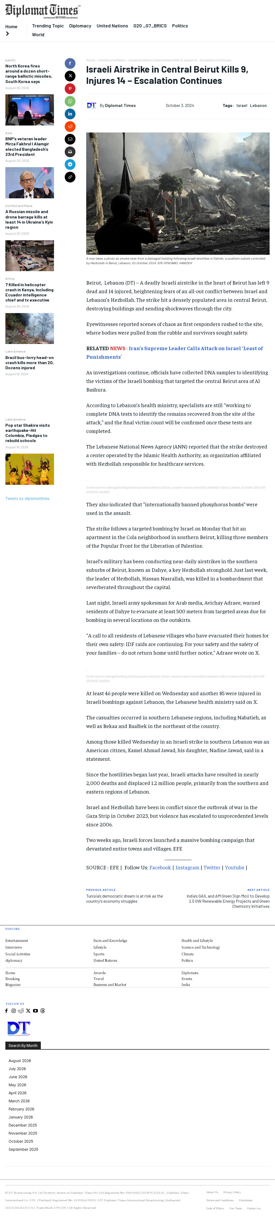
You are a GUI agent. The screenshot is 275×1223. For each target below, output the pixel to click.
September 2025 (23, 1149)
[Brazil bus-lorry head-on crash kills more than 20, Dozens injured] (29, 396)
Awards (99, 972)
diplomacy (14, 960)
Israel (242, 105)
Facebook (160, 867)
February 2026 (21, 1109)
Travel (98, 978)
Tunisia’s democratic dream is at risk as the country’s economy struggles (124, 898)
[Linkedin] (70, 114)
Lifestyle (99, 947)
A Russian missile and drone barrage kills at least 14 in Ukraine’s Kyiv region (29, 219)
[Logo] (103, 11)
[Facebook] (70, 63)
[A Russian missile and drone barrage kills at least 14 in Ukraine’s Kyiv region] (29, 255)
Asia (8, 133)
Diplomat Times (120, 105)
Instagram (187, 867)
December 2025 (23, 1125)
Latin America (15, 351)
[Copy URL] (70, 177)
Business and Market (109, 984)
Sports (98, 954)
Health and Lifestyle (197, 940)
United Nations (105, 960)
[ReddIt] (70, 126)
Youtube (234, 867)
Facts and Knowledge (110, 940)
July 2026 (17, 1068)
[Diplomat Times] (93, 105)
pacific (10, 60)
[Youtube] (35, 1011)
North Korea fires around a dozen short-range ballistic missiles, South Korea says (28, 73)
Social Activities (17, 954)
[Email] (70, 139)
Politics (187, 960)
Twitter (212, 867)
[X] (70, 76)
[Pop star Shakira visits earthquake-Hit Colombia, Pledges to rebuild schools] (29, 469)
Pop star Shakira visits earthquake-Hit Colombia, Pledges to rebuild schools (27, 432)
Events (187, 978)
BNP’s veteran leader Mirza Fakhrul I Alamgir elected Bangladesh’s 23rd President (27, 146)
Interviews (13, 947)
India (186, 984)
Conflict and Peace (18, 205)
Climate (188, 954)
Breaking (12, 978)
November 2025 (23, 1133)
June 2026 (18, 1076)
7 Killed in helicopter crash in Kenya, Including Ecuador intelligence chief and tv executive (29, 292)
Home (90, 60)
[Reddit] (20, 1011)
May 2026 (17, 1084)
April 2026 (18, 1093)
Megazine (12, 984)
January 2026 (21, 1117)
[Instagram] (13, 1011)
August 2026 (20, 1060)
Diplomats (190, 972)
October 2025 (21, 1141)
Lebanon (258, 105)
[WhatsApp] (70, 101)
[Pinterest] (70, 88)
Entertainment (16, 940)
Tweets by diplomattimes (27, 498)
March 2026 (19, 1101)
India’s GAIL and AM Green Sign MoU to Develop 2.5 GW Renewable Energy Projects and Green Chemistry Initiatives (228, 901)
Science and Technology (201, 947)
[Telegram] (70, 164)
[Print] (70, 151)
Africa (10, 278)
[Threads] (42, 1011)
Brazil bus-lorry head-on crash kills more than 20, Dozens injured (29, 362)
